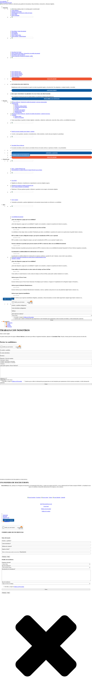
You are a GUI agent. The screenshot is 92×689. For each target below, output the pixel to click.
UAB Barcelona (18, 112)
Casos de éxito (15, 103)
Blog (4, 204)
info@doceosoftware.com (6, 2)
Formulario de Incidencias (20, 155)
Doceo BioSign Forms (17, 75)
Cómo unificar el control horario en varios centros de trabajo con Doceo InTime (31, 269)
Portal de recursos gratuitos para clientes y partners (23, 131)
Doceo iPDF (14, 14)
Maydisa (16, 104)
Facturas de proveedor (17, 11)
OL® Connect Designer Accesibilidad (20, 186)
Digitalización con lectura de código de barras (22, 12)
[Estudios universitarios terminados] (46, 361)
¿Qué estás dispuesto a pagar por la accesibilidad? (24, 219)
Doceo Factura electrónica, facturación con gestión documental (26, 53)
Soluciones (5, 7)
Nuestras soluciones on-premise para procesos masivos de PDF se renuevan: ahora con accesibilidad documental (39, 243)
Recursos (5, 100)
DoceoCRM (14, 32)
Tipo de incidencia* (6, 565)
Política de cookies (46, 511)
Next (8, 556)
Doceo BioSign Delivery (17, 74)
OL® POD (14, 180)
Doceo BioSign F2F (16, 71)
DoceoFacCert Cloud (16, 52)
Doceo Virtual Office (16, 35)
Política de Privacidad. (29, 317)
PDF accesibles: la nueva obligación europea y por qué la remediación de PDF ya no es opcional (35, 235)
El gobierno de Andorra (19, 109)
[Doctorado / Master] (46, 360)
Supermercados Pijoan (19, 111)
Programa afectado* (6, 562)
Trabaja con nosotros (19, 117)
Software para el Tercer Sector (19, 277)
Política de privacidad (46, 508)
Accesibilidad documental (17, 216)
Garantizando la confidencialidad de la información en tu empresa (28, 251)
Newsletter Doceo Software (18, 145)
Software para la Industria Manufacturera (22, 285)
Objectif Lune (6, 159)
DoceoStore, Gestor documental (19, 31)
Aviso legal (46, 506)
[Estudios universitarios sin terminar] (46, 362)
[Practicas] (46, 364)
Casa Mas (16, 108)
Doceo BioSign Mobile (17, 73)
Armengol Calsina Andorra (20, 106)
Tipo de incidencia (6, 582)
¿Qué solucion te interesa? (17, 313)
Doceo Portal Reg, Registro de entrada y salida (22, 56)
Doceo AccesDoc (15, 76)
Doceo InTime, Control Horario (19, 36)
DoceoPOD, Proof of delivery (18, 54)
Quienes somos (17, 116)
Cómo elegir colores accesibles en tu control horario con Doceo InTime (29, 227)
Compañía (14, 115)
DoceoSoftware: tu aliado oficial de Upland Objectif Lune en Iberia (27, 170)
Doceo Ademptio (15, 15)
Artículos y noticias (16, 258)
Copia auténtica (15, 10)
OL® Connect (15, 199)
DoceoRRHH (15, 33)
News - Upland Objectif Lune (18, 168)
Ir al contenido (3, 1)
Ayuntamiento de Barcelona (20, 107)
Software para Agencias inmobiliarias (21, 293)
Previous (4, 556)
